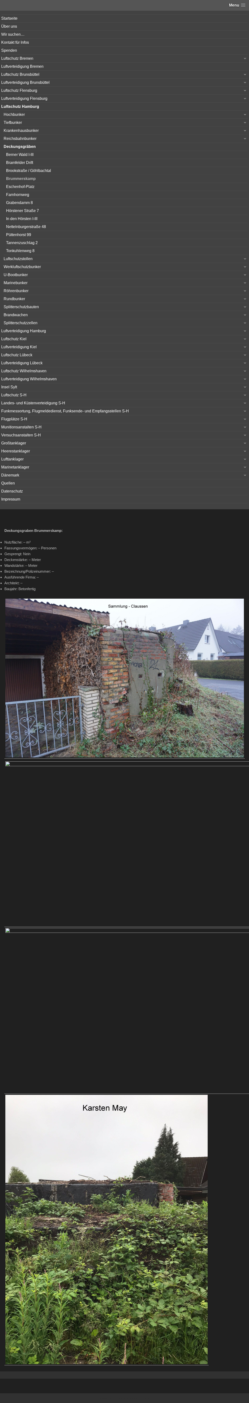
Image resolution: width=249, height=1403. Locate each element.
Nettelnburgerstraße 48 (26, 227)
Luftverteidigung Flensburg (24, 98)
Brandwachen (16, 315)
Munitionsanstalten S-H (21, 427)
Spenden (9, 50)
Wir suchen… (13, 34)
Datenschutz (12, 491)
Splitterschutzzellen (20, 323)
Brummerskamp (21, 179)
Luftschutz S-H (14, 395)
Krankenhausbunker (21, 130)
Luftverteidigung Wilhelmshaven (29, 379)
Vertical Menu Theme (134, 1398)
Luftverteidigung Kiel (19, 347)
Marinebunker (15, 283)
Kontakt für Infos (15, 42)
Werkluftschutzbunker (22, 267)
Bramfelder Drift (19, 163)
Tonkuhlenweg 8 (20, 251)
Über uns (9, 26)
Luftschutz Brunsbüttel (20, 74)
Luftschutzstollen (18, 259)
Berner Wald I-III (20, 155)
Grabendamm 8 (19, 203)
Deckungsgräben (20, 147)
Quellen (8, 483)
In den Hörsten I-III (21, 219)
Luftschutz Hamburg (20, 106)
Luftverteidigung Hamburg (23, 331)
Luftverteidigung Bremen (22, 66)
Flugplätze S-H (14, 419)
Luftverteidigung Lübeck (22, 363)
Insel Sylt (9, 387)
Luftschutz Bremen (17, 58)
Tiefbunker (13, 122)
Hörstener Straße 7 (22, 211)
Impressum (10, 499)
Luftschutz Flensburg (19, 90)
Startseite (9, 18)
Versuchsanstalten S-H (21, 435)
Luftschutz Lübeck (16, 355)
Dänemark (10, 475)
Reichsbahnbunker (20, 138)
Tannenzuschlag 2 (22, 243)
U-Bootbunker (16, 275)
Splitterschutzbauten (21, 307)
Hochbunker (14, 114)
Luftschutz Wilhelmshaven (23, 371)
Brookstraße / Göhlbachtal (28, 171)
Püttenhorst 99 (18, 235)
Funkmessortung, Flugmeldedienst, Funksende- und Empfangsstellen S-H (65, 411)
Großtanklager (13, 443)
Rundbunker (14, 299)
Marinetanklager (15, 467)
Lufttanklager (12, 459)
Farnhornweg (17, 195)
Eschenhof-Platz (20, 187)
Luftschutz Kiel (14, 339)
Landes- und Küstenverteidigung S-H (33, 403)
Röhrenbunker (16, 291)
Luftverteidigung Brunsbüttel (25, 82)
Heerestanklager (15, 451)
